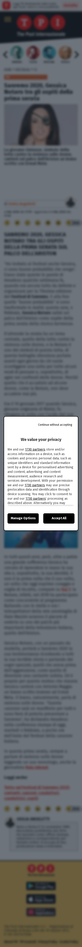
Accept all (59, 518)
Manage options (23, 518)
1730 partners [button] (35, 449)
